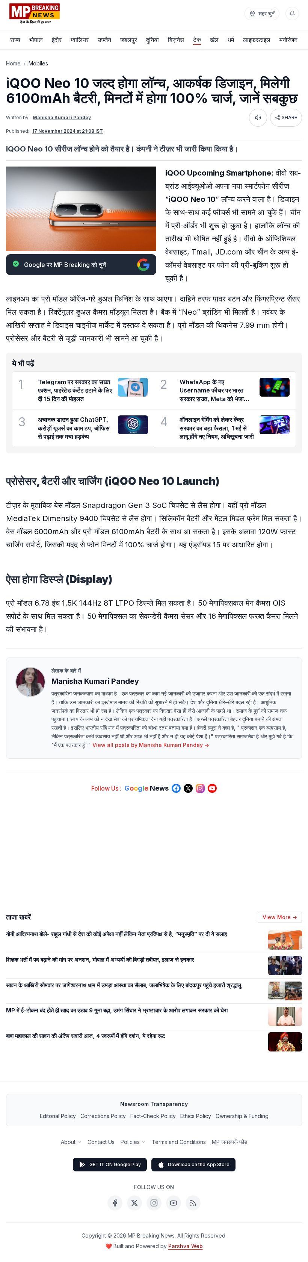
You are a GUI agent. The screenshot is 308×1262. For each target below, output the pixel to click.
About (68, 1142)
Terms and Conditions (179, 1142)
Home (13, 63)
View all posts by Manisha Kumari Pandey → (150, 745)
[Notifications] (292, 13)
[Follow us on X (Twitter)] (188, 788)
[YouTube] (173, 1202)
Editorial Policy (58, 1116)
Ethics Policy (195, 1116)
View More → (280, 917)
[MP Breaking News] (34, 13)
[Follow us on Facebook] (176, 788)
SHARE (289, 117)
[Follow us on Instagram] (200, 788)
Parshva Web (185, 1246)
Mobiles (38, 63)
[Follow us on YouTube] (212, 788)
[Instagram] (154, 1202)
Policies (130, 1142)
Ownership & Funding (242, 1116)
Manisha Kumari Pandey (62, 117)
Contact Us (101, 1142)
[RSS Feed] (193, 1202)
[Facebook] (114, 1202)
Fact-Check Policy (153, 1116)
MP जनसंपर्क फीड (230, 1142)
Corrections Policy (103, 1116)
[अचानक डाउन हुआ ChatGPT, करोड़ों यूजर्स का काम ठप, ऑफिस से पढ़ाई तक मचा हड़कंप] (133, 424)
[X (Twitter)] (134, 1202)
